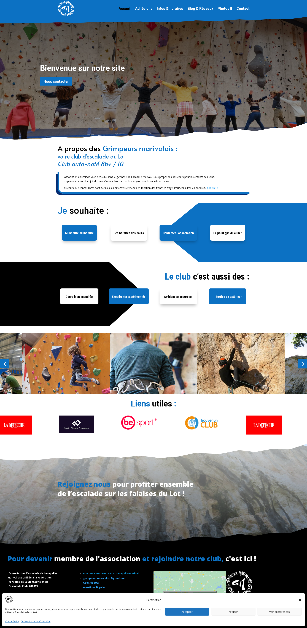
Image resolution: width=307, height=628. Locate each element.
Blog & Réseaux (200, 9)
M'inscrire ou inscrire (79, 233)
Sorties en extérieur (229, 297)
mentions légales (94, 587)
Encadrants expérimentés (129, 297)
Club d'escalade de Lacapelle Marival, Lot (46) (119, 64)
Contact (242, 9)
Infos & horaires (170, 9)
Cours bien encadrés (79, 297)
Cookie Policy (12, 621)
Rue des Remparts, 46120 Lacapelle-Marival (111, 573)
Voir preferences (279, 611)
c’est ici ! (212, 188)
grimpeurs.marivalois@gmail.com (104, 578)
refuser (233, 611)
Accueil (125, 9)
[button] (300, 600)
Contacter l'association (178, 233)
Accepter (187, 611)
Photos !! (225, 9)
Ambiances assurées (178, 297)
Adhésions (143, 9)
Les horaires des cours (129, 233)
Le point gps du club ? (227, 233)
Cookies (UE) (91, 582)
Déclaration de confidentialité (35, 621)
